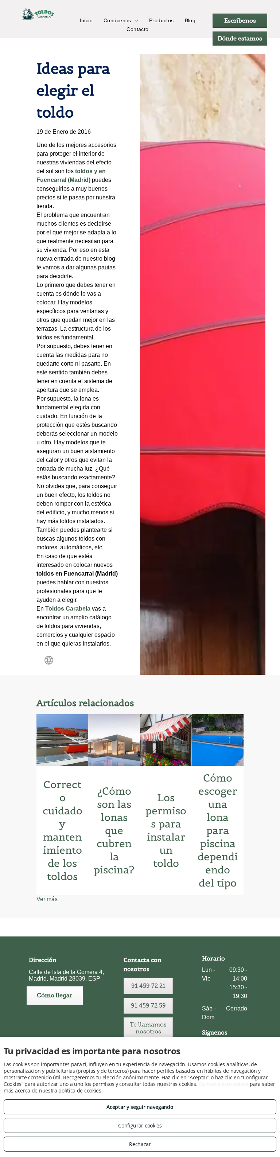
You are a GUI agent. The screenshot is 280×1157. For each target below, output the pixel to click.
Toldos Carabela (67, 608)
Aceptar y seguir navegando (139, 1106)
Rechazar (140, 1144)
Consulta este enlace (223, 1083)
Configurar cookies (140, 1125)
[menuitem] (86, 20)
